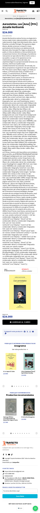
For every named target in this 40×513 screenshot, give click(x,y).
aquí (32, 2)
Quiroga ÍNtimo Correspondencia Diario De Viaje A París (10, 418)
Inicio (14, 16)
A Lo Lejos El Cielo (9, 371)
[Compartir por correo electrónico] (33, 331)
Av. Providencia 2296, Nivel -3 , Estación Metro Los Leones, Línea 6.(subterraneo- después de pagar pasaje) (19, 479)
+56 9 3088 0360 (9, 473)
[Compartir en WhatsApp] (30, 331)
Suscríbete (20, 496)
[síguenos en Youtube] (9, 454)
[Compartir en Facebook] (25, 331)
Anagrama (22, 16)
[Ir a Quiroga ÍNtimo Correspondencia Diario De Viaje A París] (10, 407)
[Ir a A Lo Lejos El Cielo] (10, 361)
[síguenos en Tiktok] (12, 454)
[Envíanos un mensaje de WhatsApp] (35, 508)
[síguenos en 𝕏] (6, 454)
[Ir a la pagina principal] (20, 11)
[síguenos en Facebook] (3, 454)
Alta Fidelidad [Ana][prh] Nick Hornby (28, 372)
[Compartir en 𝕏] (27, 331)
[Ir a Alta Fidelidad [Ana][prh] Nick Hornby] (29, 361)
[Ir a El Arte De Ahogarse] (29, 407)
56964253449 (9, 476)
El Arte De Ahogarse (28, 417)
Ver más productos (19, 349)
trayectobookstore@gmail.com (14, 471)
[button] (6, 333)
